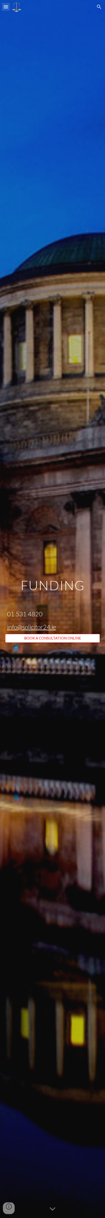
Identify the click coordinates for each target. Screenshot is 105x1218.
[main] (52, 604)
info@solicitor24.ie (31, 626)
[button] (6, 6)
